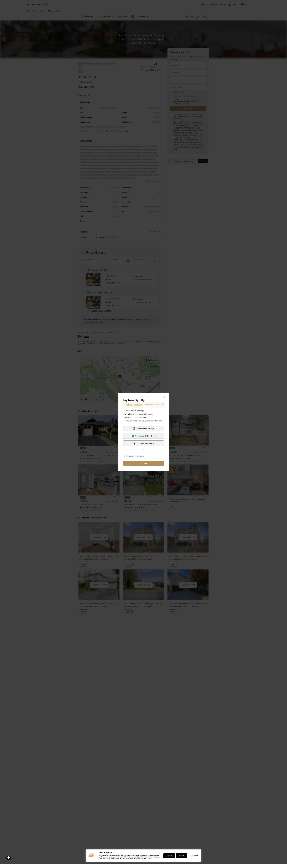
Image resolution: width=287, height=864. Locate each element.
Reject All (181, 856)
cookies (106, 856)
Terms (138, 858)
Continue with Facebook (145, 436)
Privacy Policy (147, 858)
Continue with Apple (145, 443)
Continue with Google (145, 428)
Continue (143, 463)
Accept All (169, 856)
